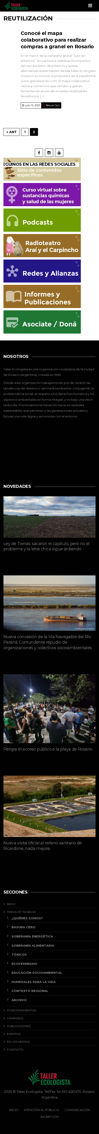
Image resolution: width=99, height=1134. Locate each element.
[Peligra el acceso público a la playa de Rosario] (49, 708)
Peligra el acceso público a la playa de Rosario (47, 749)
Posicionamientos (21, 1010)
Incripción (50, 1117)
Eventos (13, 1034)
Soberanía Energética (32, 936)
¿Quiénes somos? (27, 918)
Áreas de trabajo (21, 912)
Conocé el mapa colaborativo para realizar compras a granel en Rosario (57, 40)
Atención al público (41, 1110)
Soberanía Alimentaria (33, 945)
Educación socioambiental (37, 972)
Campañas (15, 1018)
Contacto (15, 1049)
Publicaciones (18, 1026)
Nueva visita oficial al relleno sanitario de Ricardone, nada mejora (42, 845)
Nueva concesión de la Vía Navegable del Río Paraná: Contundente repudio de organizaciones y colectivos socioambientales (48, 642)
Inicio (11, 904)
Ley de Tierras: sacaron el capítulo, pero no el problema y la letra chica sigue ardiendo (46, 546)
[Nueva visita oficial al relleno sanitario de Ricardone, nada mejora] (49, 806)
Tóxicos (19, 954)
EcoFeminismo (24, 963)
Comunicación (77, 1110)
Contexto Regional (30, 991)
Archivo (19, 1000)
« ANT (11, 132)
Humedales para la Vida (34, 982)
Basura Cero (53, 105)
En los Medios (18, 1041)
